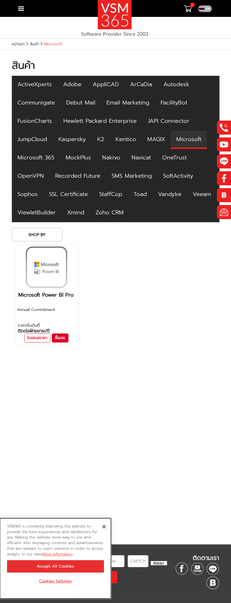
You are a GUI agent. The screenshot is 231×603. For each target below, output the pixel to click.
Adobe (72, 84)
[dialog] (55, 558)
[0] (191, 10)
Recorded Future (77, 176)
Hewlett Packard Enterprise (100, 121)
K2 (100, 139)
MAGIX (156, 139)
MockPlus (78, 157)
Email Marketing (127, 102)
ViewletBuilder (36, 212)
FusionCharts (34, 121)
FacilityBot (174, 102)
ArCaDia (141, 84)
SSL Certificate (68, 194)
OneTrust (174, 157)
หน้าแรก (18, 44)
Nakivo (111, 157)
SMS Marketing (132, 176)
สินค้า (34, 44)
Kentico (125, 139)
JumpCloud (32, 139)
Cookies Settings (55, 581)
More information (58, 554)
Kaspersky (72, 139)
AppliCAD (106, 84)
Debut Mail (80, 102)
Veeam (202, 194)
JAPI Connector (168, 121)
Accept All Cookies (55, 566)
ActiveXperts (34, 84)
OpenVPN (30, 176)
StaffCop (110, 194)
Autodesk (176, 84)
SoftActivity (178, 176)
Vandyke (169, 194)
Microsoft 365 (35, 157)
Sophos (27, 194)
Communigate (36, 102)
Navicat (141, 157)
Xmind (75, 212)
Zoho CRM (109, 212)
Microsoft (188, 139)
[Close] (104, 526)
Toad (140, 194)
